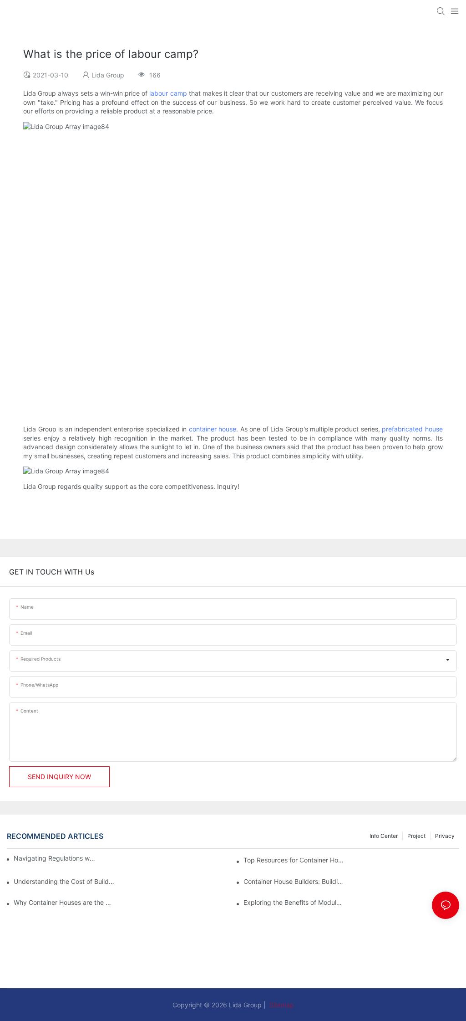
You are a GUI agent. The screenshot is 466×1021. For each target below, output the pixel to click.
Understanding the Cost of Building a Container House (64, 881)
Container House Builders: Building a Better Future (293, 881)
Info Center (384, 835)
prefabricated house (412, 429)
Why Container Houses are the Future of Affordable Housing (64, 902)
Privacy (445, 835)
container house (212, 429)
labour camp (168, 93)
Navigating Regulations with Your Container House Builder (55, 858)
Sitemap (281, 1005)
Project (416, 835)
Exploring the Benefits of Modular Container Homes (293, 902)
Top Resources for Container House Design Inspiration (293, 860)
